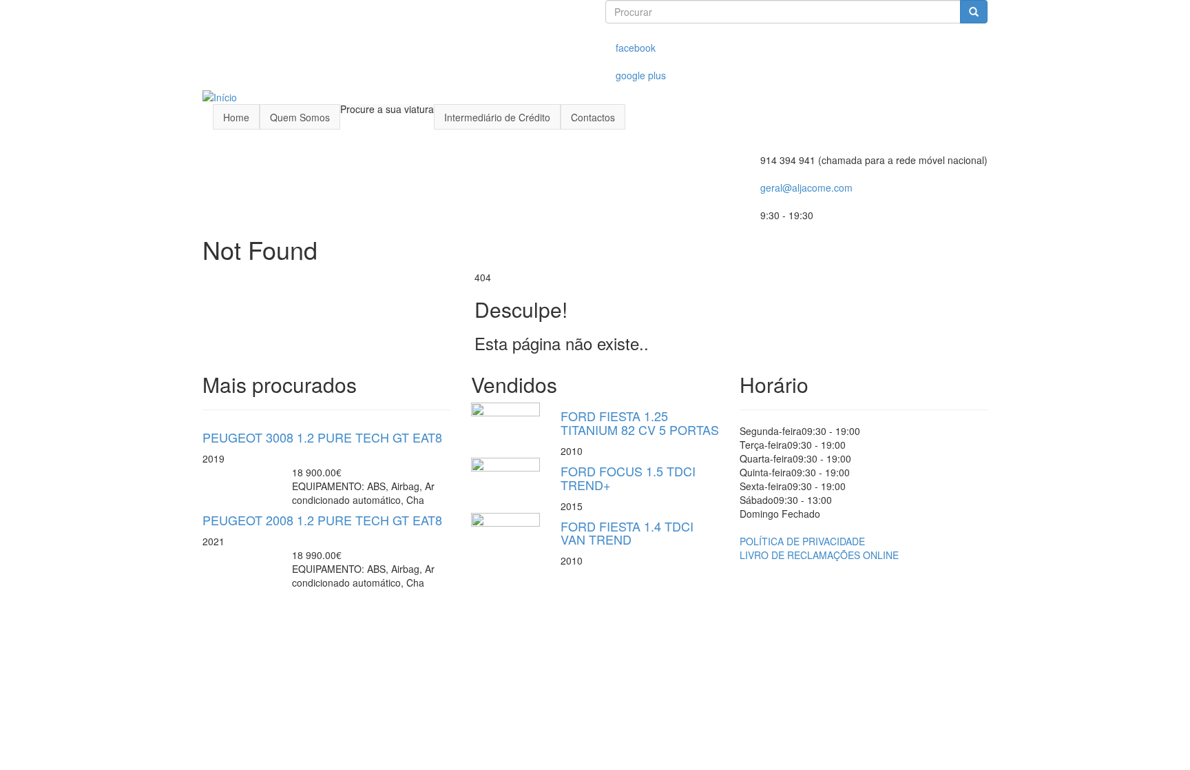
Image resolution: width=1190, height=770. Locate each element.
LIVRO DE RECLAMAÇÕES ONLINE (819, 555)
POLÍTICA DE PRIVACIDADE (802, 541)
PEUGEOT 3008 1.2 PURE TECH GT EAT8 (322, 437)
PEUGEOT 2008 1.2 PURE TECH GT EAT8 (322, 520)
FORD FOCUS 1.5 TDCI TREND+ (628, 478)
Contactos (593, 117)
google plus (641, 75)
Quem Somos (300, 117)
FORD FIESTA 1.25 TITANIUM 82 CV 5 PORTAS (640, 422)
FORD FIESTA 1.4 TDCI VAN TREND (627, 533)
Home (236, 117)
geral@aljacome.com (806, 187)
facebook (636, 47)
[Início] (219, 96)
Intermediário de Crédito (497, 117)
